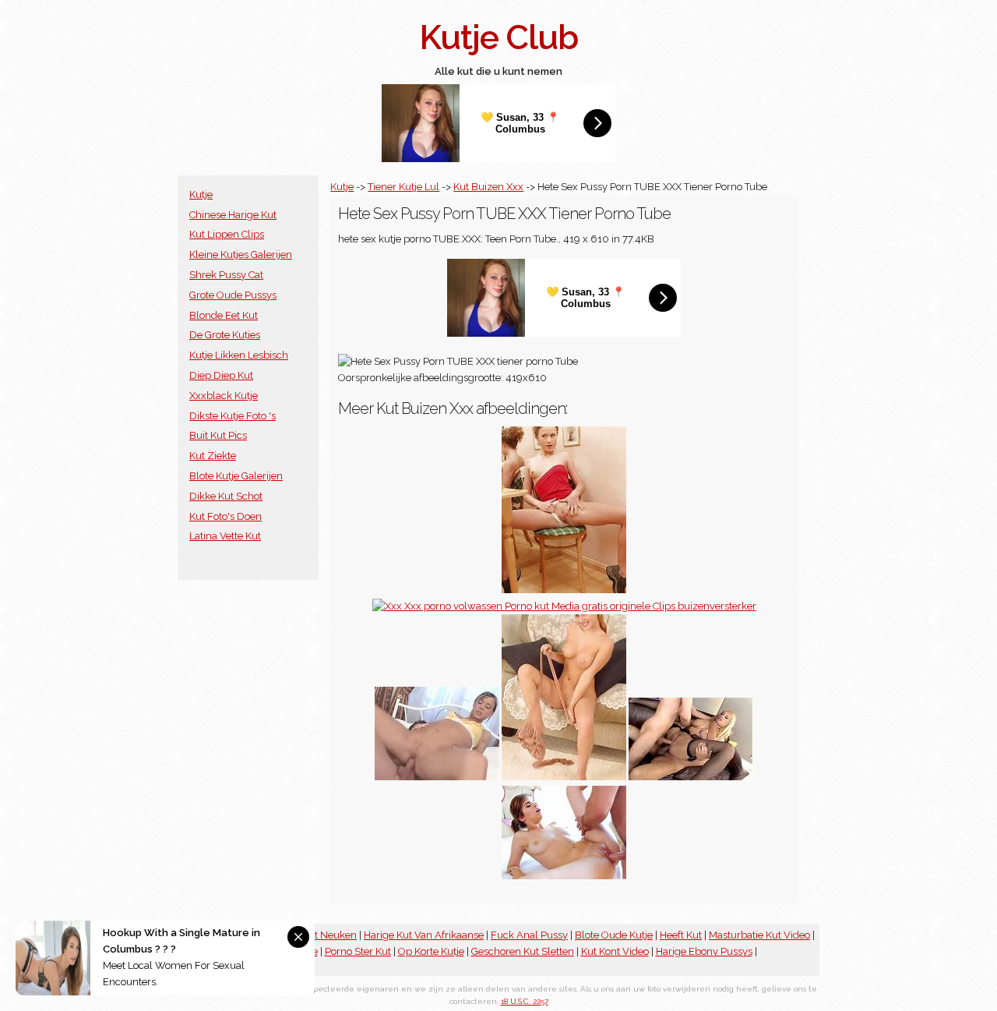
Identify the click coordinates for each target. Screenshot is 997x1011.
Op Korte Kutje (431, 951)
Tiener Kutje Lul (403, 187)
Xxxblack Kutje (223, 395)
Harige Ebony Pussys (704, 951)
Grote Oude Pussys (233, 295)
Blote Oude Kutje (614, 935)
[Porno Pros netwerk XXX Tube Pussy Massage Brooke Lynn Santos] (564, 876)
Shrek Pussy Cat (226, 275)
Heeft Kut (681, 935)
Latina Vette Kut (225, 536)
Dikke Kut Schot (225, 496)
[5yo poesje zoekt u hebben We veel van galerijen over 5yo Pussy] (564, 777)
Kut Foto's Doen (225, 516)
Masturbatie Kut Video (759, 935)
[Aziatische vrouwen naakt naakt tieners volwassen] (564, 590)
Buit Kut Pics (218, 435)
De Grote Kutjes (224, 335)
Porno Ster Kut (358, 951)
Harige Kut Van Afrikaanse (424, 935)
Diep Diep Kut (221, 375)
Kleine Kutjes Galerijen (240, 254)
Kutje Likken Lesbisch (238, 355)
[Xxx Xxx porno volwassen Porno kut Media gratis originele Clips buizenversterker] (564, 606)
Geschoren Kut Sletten (522, 951)
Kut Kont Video (615, 951)
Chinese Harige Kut (233, 215)
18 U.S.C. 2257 (524, 1001)
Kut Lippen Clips (226, 234)
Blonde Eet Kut (223, 315)
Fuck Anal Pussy (529, 935)
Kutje (201, 194)
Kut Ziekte (212, 455)
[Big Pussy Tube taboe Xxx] (437, 777)
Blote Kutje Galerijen (236, 476)
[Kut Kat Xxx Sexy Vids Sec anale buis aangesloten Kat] (691, 777)
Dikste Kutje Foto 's (232, 416)
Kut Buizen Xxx (488, 187)
